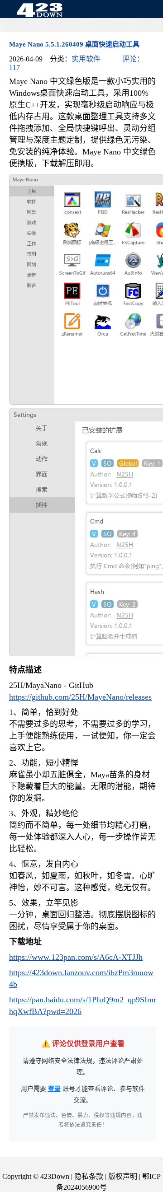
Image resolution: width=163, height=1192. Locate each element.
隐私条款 (88, 1176)
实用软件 (86, 59)
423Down (42, 10)
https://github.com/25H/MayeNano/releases (80, 696)
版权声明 (122, 1176)
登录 (54, 1088)
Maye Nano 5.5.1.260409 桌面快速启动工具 (74, 44)
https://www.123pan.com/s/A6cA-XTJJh (76, 957)
